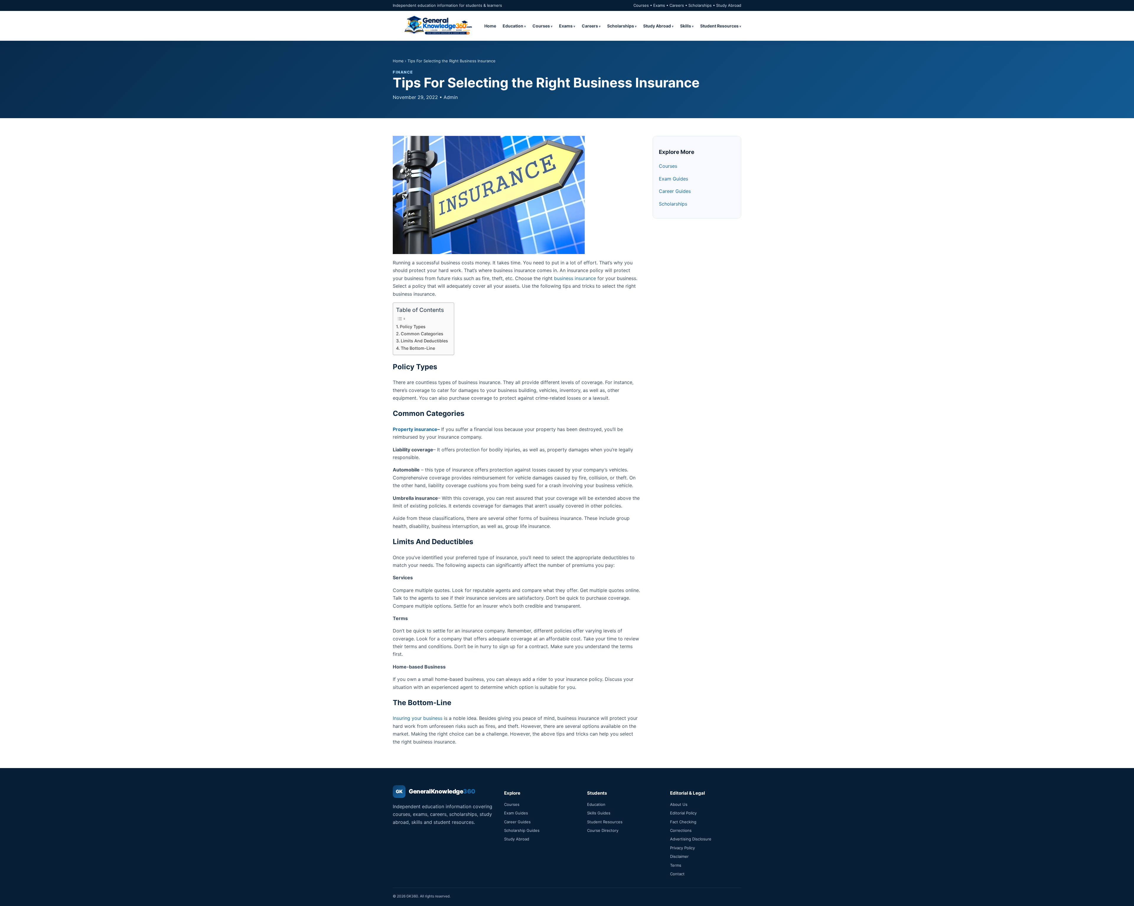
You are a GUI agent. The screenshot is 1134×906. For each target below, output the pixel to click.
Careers (590, 25)
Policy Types (414, 326)
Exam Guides (673, 179)
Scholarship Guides (522, 830)
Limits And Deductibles (424, 340)
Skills (685, 25)
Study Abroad (657, 25)
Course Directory (602, 830)
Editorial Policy (683, 813)
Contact (677, 873)
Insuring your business (417, 718)
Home (490, 25)
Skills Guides (598, 813)
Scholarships (620, 25)
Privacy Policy (682, 847)
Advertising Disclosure (690, 839)
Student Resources (719, 25)
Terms (675, 865)
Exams (566, 25)
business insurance (575, 278)
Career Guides (675, 191)
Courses (541, 25)
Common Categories (422, 333)
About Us (678, 804)
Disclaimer (679, 856)
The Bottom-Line (418, 348)
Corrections (681, 830)
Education (513, 25)
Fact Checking (683, 821)
